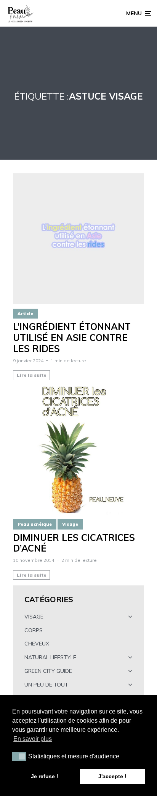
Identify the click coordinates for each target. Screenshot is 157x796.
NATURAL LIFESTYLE (50, 657)
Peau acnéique (35, 524)
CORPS (33, 630)
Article (25, 313)
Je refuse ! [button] (44, 776)
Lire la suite (31, 375)
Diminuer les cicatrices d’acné (74, 543)
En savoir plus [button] (32, 739)
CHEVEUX (36, 643)
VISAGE (33, 616)
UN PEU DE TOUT (46, 684)
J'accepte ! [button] (112, 776)
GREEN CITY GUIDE (48, 671)
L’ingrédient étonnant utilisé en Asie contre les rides (72, 337)
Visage (70, 524)
